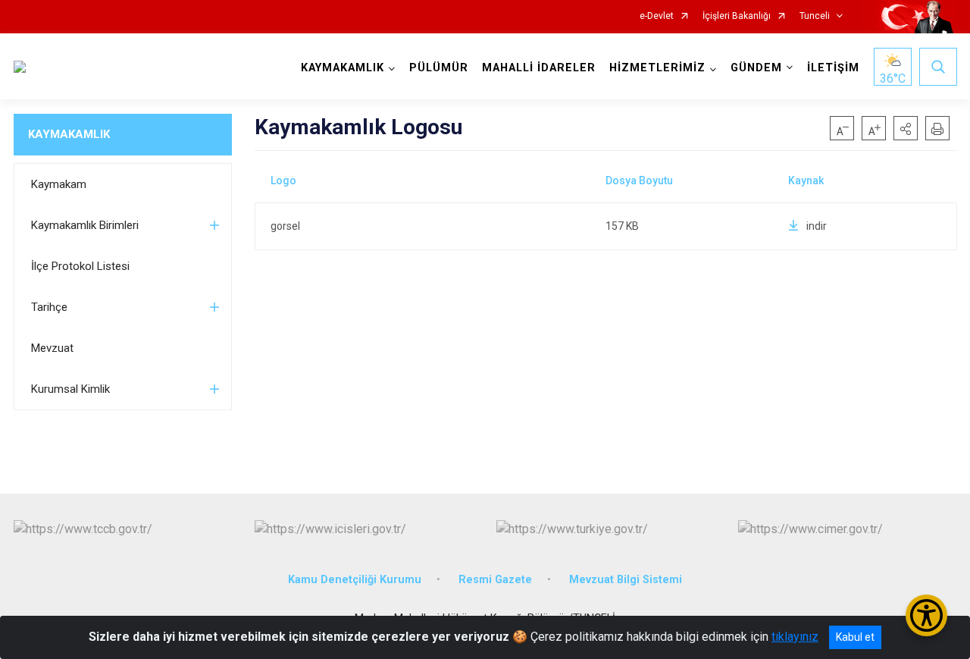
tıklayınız (794, 636)
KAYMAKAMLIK (69, 134)
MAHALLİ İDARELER (539, 67)
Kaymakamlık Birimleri (85, 225)
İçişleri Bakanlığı (736, 16)
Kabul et (855, 637)
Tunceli (814, 16)
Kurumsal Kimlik (70, 389)
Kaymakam (58, 184)
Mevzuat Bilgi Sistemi (625, 579)
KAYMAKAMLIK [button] (342, 67)
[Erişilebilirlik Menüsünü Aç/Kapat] (926, 615)
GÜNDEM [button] (756, 67)
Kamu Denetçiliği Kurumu (354, 579)
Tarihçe (49, 307)
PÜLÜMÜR (438, 67)
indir (816, 226)
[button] (905, 128)
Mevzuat (52, 348)
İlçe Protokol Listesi (80, 266)
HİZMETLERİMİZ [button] (657, 67)
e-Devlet (657, 16)
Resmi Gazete (495, 579)
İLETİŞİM (833, 67)
